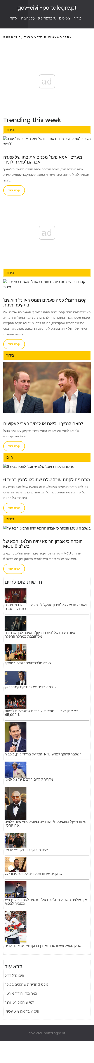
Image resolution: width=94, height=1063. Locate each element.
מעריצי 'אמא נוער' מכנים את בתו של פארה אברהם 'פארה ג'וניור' (42, 159)
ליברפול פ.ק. (47, 18)
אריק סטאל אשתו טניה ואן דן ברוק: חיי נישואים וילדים (43, 945)
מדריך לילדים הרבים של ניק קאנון (29, 779)
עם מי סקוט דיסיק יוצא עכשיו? (26, 849)
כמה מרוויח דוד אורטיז (21, 993)
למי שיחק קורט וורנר (19, 1002)
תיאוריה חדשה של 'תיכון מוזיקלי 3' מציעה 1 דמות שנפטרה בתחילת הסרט (47, 606)
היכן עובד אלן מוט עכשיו (22, 1011)
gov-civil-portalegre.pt (47, 7)
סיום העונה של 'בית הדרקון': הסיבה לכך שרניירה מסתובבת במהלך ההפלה (40, 634)
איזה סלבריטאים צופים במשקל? (28, 663)
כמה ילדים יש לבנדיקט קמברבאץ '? (30, 687)
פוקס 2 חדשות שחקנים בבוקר (27, 984)
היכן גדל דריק (14, 975)
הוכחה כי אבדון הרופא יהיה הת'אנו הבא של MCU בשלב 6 (43, 543)
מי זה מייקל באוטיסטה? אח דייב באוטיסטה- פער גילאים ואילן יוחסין (45, 823)
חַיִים (9, 457)
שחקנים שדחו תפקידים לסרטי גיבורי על (33, 873)
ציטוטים (64, 18)
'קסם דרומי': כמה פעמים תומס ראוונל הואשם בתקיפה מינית (45, 302)
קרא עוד (14, 190)
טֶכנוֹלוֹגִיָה (28, 18)
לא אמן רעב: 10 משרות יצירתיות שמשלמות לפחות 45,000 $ (41, 713)
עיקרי (13, 18)
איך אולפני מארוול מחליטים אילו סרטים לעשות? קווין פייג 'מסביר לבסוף (46, 901)
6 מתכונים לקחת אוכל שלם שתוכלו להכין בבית (46, 480)
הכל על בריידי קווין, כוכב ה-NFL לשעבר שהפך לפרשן (43, 754)
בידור (78, 18)
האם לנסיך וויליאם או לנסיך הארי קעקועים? (43, 424)
